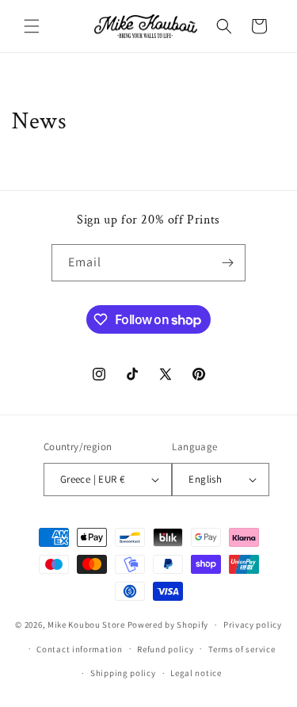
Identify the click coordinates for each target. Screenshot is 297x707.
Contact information (79, 649)
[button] (31, 26)
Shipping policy (123, 672)
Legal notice (195, 672)
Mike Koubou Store (86, 624)
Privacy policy (252, 624)
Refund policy (165, 649)
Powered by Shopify (168, 624)
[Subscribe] (227, 262)
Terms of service (241, 649)
